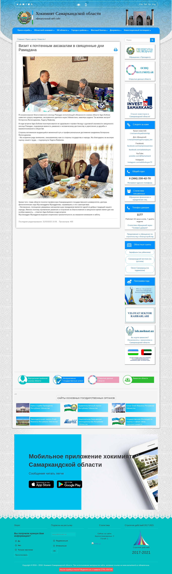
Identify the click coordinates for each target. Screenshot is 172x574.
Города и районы (79, 30)
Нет (19, 545)
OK (54, 551)
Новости (41, 39)
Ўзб (145, 4)
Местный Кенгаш (98, 30)
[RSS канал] (31, 4)
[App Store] (41, 484)
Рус (149, 4)
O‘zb (141, 4)
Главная (20, 39)
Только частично (25, 550)
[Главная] (17, 4)
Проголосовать (21, 555)
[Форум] (29, 4)
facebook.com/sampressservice (139, 146)
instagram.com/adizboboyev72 (140, 162)
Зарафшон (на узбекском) (140, 252)
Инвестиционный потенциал (137, 30)
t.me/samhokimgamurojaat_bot (139, 140)
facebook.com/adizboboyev (140, 150)
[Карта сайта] (20, 4)
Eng (153, 4)
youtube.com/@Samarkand (140, 156)
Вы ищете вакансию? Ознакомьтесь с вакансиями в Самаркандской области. (140, 339)
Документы (115, 30)
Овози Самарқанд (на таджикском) (140, 269)
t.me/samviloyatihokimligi (140, 133)
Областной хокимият (43, 30)
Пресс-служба (24, 30)
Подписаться (62, 541)
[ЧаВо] (26, 4)
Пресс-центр (31, 39)
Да (19, 541)
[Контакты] (23, 4)
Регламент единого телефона (140, 183)
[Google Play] (69, 484)
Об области (62, 30)
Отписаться (61, 546)
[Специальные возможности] (78, 5)
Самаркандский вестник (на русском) (139, 260)
